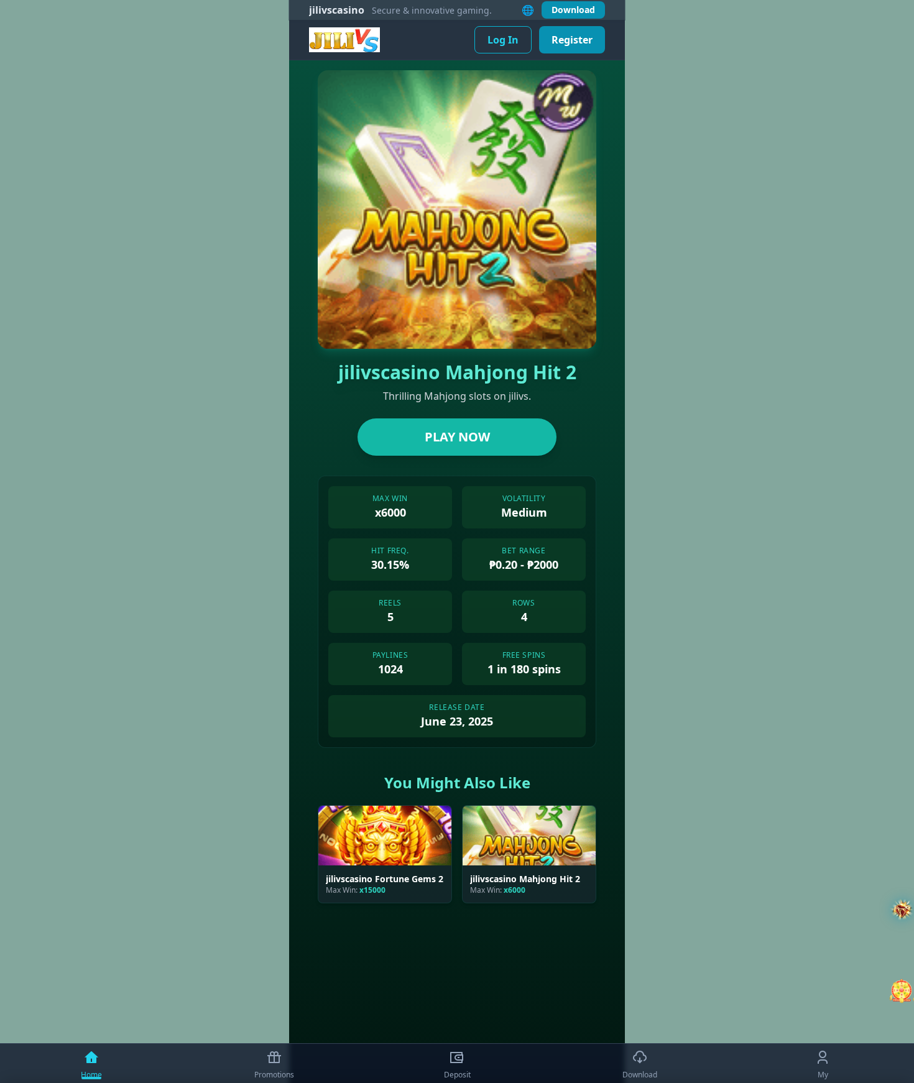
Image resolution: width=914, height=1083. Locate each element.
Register (572, 40)
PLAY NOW (457, 436)
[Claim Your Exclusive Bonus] (901, 991)
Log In (503, 40)
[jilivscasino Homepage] (344, 39)
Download (573, 10)
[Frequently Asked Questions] (901, 910)
